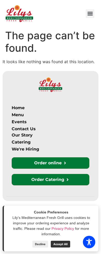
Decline (40, 244)
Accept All (60, 244)
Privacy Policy (63, 228)
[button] (90, 13)
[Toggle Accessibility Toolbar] (89, 242)
